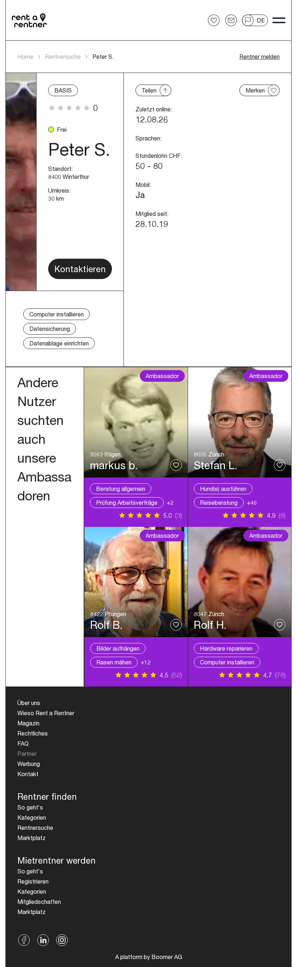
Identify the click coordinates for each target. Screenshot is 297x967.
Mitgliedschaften (39, 901)
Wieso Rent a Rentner (45, 712)
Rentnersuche (63, 56)
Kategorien (31, 817)
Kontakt (27, 773)
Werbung (28, 763)
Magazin (28, 723)
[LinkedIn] (43, 940)
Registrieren (33, 881)
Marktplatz (31, 837)
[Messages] (231, 20)
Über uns (28, 702)
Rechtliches (32, 733)
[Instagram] (62, 940)
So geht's (30, 807)
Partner (27, 753)
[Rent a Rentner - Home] (30, 20)
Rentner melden (259, 56)
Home (25, 56)
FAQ (23, 743)
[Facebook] (24, 940)
